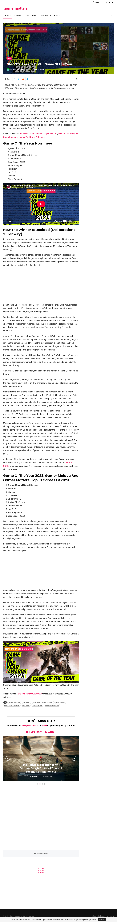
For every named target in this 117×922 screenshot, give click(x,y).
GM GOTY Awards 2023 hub (28, 694)
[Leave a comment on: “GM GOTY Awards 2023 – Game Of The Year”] (77, 79)
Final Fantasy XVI (37, 705)
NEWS (7, 16)
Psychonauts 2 (50, 133)
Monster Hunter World (21, 137)
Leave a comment (42, 853)
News (9, 58)
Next (74, 758)
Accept (101, 920)
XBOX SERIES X (45, 16)
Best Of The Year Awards (11, 705)
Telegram (26, 725)
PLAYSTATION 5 (30, 16)
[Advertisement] (41, 285)
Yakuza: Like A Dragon (68, 133)
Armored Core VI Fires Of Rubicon (43, 702)
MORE (56, 16)
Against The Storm (14, 702)
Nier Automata (38, 137)
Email (44, 725)
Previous (7, 758)
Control (6, 137)
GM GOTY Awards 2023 (52, 705)
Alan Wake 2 (26, 702)
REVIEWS (17, 16)
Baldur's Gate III (60, 702)
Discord (35, 725)
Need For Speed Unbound (31, 133)
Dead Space (25, 705)
